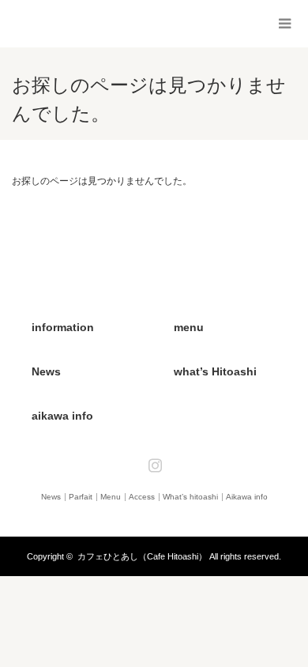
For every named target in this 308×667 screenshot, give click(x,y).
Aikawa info (247, 497)
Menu (110, 497)
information (63, 327)
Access (142, 497)
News (46, 371)
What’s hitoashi (190, 497)
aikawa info (62, 415)
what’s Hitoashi (215, 371)
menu (189, 327)
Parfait (80, 497)
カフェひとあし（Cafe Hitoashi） (142, 556)
